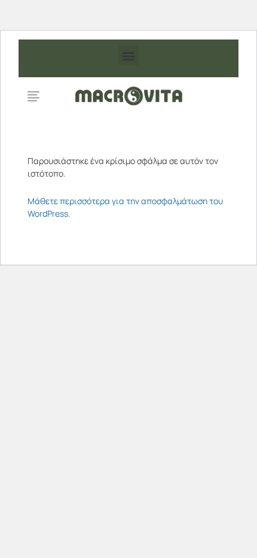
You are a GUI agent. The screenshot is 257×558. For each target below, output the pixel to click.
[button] (129, 55)
